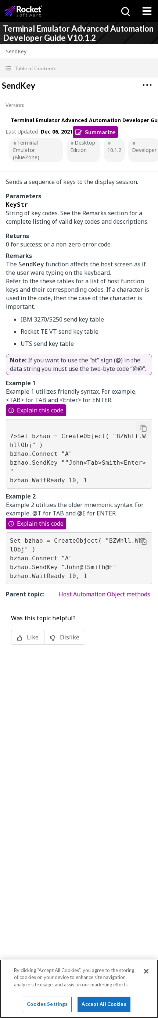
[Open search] (125, 11)
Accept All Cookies (104, 1004)
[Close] (146, 971)
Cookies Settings (47, 1004)
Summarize (100, 131)
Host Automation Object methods (104, 594)
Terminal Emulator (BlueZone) (26, 150)
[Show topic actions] (147, 85)
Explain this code (40, 410)
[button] (79, 68)
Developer (144, 149)
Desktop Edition (82, 146)
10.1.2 (114, 149)
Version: (15, 105)
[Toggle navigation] (147, 11)
